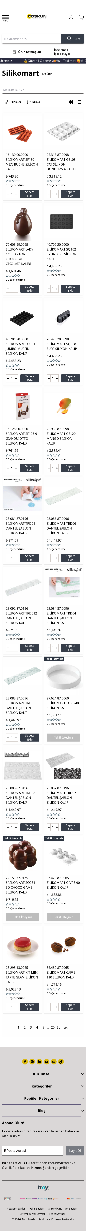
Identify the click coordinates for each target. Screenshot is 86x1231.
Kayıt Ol (75, 1150)
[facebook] (25, 1061)
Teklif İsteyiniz (63, 737)
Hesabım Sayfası (16, 1208)
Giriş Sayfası (37, 1208)
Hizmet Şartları (42, 1167)
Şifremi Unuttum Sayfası (62, 1208)
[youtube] (46, 1061)
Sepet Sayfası (57, 1214)
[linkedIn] (39, 1061)
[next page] (47, 1027)
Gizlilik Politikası (14, 1167)
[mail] (54, 1061)
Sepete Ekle (29, 194)
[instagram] (32, 1061)
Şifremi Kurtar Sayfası (32, 1214)
